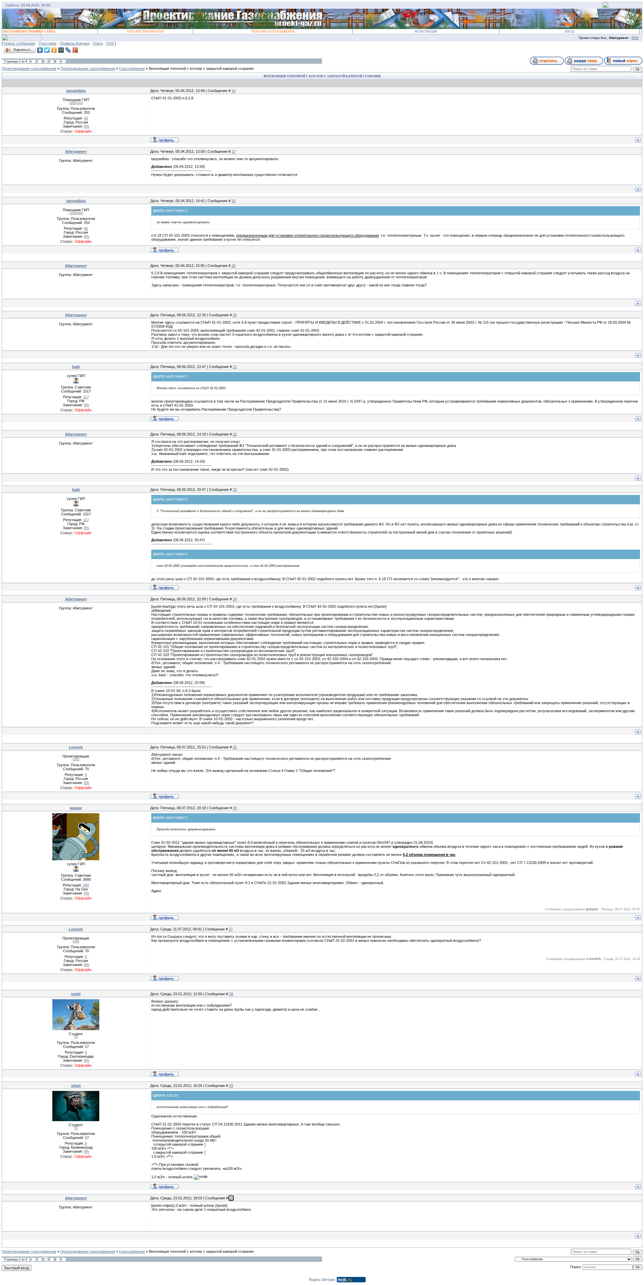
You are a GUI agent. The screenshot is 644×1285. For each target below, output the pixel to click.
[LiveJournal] (68, 50)
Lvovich (76, 747)
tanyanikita (76, 91)
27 (231, 929)
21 (235, 367)
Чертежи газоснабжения (273, 31)
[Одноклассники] (54, 50)
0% (86, 126)
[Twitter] (47, 50)
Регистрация (426, 31)
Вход (569, 31)
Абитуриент (76, 151)
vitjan (76, 1086)
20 (235, 315)
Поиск (98, 43)
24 (235, 599)
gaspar (76, 808)
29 (231, 1086)
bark (76, 367)
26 (235, 808)
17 (233, 151)
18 (233, 201)
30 (231, 1198)
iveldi (75, 994)
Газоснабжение (132, 68)
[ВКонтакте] (40, 50)
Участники (47, 43)
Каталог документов (145, 31)
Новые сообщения (19, 43)
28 (231, 994)
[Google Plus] (75, 50)
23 (235, 490)
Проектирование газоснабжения (29, 68)
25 (235, 747)
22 (235, 434)
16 (233, 91)
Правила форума (74, 43)
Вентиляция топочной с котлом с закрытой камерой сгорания (201, 68)
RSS (635, 38)
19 (233, 266)
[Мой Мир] (61, 50)
